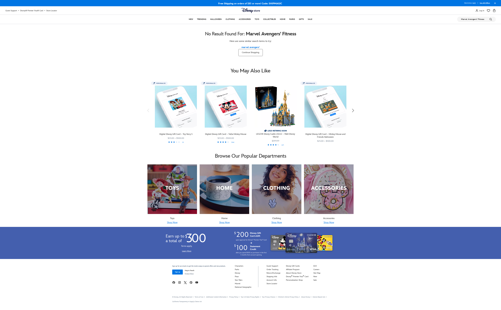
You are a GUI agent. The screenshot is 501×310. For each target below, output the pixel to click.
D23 (315, 266)
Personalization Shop (294, 280)
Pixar (237, 276)
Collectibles (269, 19)
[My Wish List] (488, 10)
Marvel (237, 283)
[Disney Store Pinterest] (191, 282)
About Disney (305, 297)
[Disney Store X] (185, 282)
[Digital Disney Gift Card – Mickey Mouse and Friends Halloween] (325, 107)
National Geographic (243, 287)
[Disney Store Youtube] (196, 282)
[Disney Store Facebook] (173, 282)
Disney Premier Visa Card (297, 276)
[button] (148, 110)
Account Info (272, 280)
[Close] (494, 4)
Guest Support (11, 11)
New (191, 19)
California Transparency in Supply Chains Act (187, 302)
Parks (292, 19)
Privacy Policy (189, 274)
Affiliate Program (292, 269)
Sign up (177, 272)
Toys (257, 19)
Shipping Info (272, 276)
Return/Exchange (273, 273)
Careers (316, 269)
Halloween (216, 19)
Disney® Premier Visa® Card (31, 11)
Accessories (245, 19)
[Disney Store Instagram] (179, 282)
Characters (239, 266)
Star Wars (238, 280)
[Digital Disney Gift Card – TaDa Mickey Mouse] (226, 107)
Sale (310, 19)
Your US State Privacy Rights (250, 297)
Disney (237, 273)
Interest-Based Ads (319, 297)
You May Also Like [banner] (250, 71)
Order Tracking (272, 269)
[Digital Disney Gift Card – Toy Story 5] (176, 107)
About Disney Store (293, 273)
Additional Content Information (216, 297)
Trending (201, 19)
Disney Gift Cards (293, 266)
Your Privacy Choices (268, 297)
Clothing (230, 19)
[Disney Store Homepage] (250, 10)
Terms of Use (199, 297)
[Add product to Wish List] (197, 84)
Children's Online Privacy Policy (288, 297)
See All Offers (485, 3)
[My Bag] (494, 10)
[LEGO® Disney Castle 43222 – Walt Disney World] (276, 107)
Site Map (316, 273)
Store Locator (51, 11)
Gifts (301, 19)
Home (282, 19)
